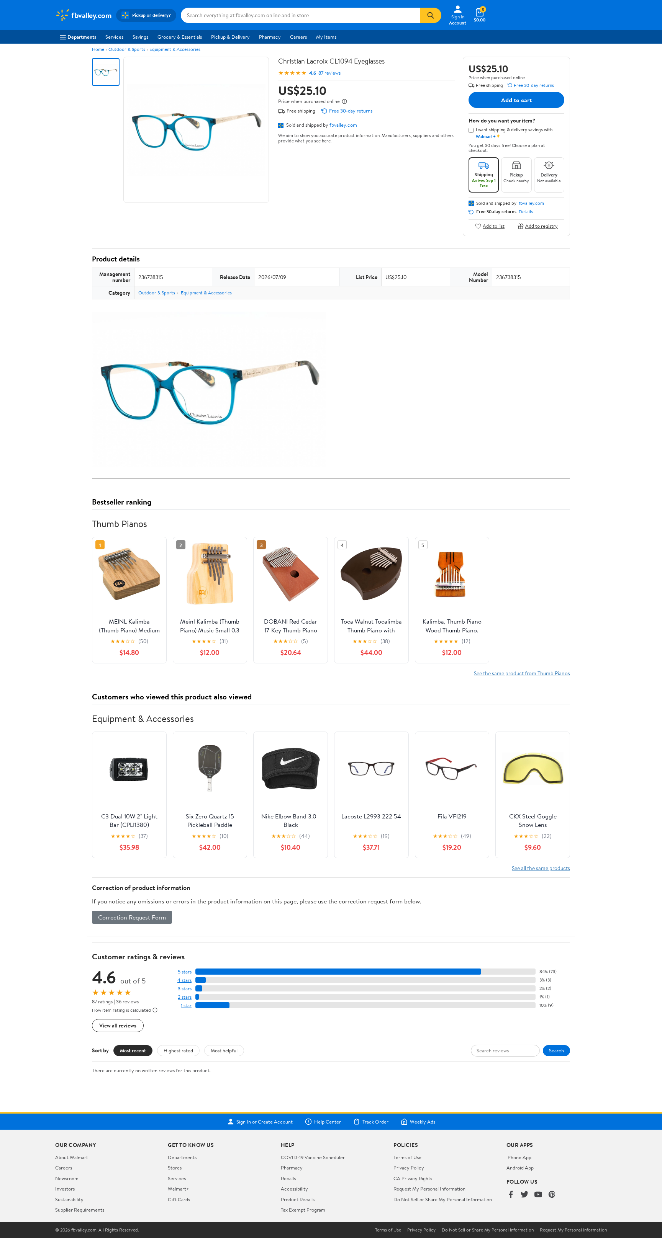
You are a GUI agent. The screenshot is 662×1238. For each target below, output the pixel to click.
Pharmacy (270, 36)
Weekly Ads (422, 1121)
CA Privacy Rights (412, 1178)
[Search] (430, 15)
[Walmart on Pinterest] (552, 1195)
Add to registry (541, 226)
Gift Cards (179, 1199)
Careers (298, 36)
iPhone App (518, 1157)
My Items (326, 36)
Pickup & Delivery (230, 36)
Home (98, 49)
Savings (140, 36)
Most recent (133, 1050)
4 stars (184, 980)
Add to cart (516, 100)
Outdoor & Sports (126, 49)
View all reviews (117, 1025)
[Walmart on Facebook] (510, 1195)
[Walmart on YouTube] (538, 1195)
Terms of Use (407, 1157)
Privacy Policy (408, 1167)
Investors (65, 1188)
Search (556, 1050)
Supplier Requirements (79, 1209)
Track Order (375, 1121)
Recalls (288, 1178)
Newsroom (67, 1178)
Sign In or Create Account (264, 1121)
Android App (520, 1167)
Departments (81, 36)
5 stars (185, 972)
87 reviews (329, 73)
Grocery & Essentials (179, 36)
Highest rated (178, 1050)
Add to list (494, 226)
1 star (186, 1005)
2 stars (185, 997)
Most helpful (224, 1050)
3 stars (185, 988)
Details (526, 211)
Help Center (327, 1121)
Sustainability (69, 1199)
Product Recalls (298, 1199)
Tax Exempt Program (303, 1209)
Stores (175, 1167)
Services (114, 36)
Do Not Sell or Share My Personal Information (442, 1199)
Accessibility (294, 1188)
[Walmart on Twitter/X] (524, 1195)
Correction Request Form (132, 917)
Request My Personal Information (429, 1188)
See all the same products (541, 868)
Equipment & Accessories (174, 49)
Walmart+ (178, 1188)
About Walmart (71, 1157)
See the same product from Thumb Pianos (522, 673)
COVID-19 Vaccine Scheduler (313, 1157)
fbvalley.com (343, 124)
